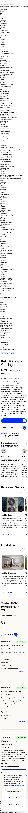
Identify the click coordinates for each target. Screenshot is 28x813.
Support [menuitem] (2, 217)
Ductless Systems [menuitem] (4, 30)
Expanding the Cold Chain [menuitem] (6, 215)
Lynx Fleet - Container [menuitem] (5, 136)
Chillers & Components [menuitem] (6, 67)
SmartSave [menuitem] (3, 241)
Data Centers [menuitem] (3, 191)
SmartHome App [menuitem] (4, 239)
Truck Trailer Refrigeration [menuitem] (6, 103)
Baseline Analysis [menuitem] (4, 164)
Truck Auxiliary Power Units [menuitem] (7, 116)
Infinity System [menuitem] (4, 236)
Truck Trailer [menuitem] (3, 208)
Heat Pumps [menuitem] (3, 27)
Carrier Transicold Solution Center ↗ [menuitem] (9, 299)
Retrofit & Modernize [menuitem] (5, 159)
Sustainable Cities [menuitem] (4, 321)
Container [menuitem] (2, 206)
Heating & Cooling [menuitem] (4, 23)
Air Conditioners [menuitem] (4, 25)
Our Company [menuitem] (3, 307)
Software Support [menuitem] (4, 98)
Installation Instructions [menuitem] (6, 283)
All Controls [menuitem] (3, 77)
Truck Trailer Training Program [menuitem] (8, 280)
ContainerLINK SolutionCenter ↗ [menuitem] (8, 300)
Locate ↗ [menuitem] (2, 273)
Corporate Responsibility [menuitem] (6, 318)
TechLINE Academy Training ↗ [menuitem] (8, 288)
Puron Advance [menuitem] (4, 243)
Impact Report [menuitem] (3, 320)
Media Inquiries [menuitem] (4, 347)
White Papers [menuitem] (3, 262)
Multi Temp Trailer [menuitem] (4, 109)
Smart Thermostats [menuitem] (5, 49)
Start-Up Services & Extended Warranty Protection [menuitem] (12, 149)
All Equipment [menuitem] (3, 63)
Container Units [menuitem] (4, 121)
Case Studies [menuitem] (3, 260)
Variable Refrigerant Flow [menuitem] (6, 53)
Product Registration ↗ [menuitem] (5, 246)
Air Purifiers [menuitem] (3, 37)
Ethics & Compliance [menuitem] (5, 337)
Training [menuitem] (2, 264)
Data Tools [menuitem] (2, 124)
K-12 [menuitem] (1, 199)
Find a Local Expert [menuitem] (5, 224)
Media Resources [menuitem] (4, 346)
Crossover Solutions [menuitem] (5, 51)
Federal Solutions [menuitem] (4, 198)
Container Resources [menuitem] (5, 287)
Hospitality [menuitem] (2, 196)
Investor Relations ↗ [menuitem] (5, 334)
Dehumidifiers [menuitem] (3, 44)
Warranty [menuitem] (2, 248)
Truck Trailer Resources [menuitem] (6, 278)
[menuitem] (3, 20)
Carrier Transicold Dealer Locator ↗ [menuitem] (9, 297)
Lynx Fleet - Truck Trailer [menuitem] (6, 135)
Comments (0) (22, 671)
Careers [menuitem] (2, 314)
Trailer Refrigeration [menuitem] (5, 105)
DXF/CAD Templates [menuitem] (5, 95)
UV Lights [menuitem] (2, 42)
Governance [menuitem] (3, 330)
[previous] (21, 444)
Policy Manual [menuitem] (3, 335)
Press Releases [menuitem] (4, 344)
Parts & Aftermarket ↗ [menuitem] (5, 76)
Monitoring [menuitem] (2, 130)
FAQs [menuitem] (1, 252)
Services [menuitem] (2, 142)
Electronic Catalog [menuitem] (4, 93)
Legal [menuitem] (1, 267)
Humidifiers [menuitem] (3, 39)
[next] (25, 444)
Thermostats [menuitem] (3, 79)
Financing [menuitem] (2, 227)
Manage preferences (14, 791)
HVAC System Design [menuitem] (5, 91)
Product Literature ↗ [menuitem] (5, 285)
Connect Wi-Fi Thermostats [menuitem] (7, 81)
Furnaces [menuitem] (2, 29)
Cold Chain (2, 102)
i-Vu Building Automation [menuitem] (6, 84)
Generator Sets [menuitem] (3, 123)
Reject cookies (14, 798)
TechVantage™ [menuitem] (3, 316)
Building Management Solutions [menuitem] (8, 166)
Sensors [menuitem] (2, 88)
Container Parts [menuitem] (4, 126)
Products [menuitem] (2, 18)
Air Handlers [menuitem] (3, 34)
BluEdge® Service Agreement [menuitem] (7, 150)
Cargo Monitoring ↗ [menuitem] (5, 131)
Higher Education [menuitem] (4, 194)
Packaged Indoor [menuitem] (4, 69)
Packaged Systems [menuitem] (5, 32)
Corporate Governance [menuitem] (5, 332)
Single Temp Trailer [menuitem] (5, 107)
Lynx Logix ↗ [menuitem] (3, 140)
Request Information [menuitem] (5, 168)
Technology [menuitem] (3, 234)
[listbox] (14, 462)
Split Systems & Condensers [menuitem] (7, 72)
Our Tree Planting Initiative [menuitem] (6, 328)
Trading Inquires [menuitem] (4, 292)
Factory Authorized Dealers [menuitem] (7, 229)
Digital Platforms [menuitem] (4, 133)
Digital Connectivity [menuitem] (5, 152)
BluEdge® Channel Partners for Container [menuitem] (10, 178)
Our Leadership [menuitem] (4, 311)
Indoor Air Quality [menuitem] (4, 36)
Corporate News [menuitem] (4, 342)
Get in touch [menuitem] (3, 170)
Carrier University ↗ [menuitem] (5, 266)
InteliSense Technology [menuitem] (6, 238)
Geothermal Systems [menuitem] (5, 55)
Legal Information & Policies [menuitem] (7, 269)
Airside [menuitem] (2, 65)
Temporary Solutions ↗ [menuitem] (6, 157)
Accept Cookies (14, 804)
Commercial (3, 62)
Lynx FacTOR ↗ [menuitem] (4, 138)
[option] (11, 462)
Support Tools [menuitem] (3, 245)
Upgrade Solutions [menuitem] (4, 163)
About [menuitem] (1, 302)
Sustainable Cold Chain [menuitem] (6, 323)
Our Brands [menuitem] (3, 313)
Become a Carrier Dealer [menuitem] (6, 253)
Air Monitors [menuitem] (3, 46)
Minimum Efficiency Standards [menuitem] (8, 232)
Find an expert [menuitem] (3, 271)
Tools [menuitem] (1, 295)
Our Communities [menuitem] (4, 327)
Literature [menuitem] (2, 259)
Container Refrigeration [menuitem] (6, 119)
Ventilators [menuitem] (2, 41)
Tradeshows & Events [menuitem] (5, 210)
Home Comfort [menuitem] (3, 185)
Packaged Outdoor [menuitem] (4, 70)
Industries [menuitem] (2, 180)
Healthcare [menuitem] (2, 192)
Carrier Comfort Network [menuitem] (6, 86)
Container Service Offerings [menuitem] (7, 177)
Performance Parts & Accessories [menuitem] (8, 117)
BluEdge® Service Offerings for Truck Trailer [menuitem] (11, 175)
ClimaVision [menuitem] (3, 83)
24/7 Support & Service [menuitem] (6, 154)
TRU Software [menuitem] (3, 281)
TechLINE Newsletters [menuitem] (5, 290)
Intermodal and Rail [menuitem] (5, 110)
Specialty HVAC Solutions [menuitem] (6, 48)
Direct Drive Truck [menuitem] (4, 114)
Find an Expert (4, 349)
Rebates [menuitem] (2, 226)
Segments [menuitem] (2, 205)
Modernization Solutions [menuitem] (6, 161)
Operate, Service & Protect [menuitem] (6, 147)
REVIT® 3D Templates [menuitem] (5, 96)
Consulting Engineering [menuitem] (6, 156)
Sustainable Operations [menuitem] (6, 325)
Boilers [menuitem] (2, 58)
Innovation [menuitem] (2, 309)
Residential (3, 22)
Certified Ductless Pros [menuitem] (6, 231)
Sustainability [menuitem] (3, 213)
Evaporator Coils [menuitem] (4, 56)
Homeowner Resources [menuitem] (6, 222)
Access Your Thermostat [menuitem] (6, 250)
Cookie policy (19, 785)
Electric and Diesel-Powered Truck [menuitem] (8, 112)
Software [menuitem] (2, 89)
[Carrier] (14, 12)
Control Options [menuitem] (4, 128)
